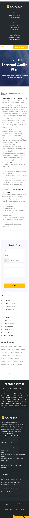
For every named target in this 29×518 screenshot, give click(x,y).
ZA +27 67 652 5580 (14, 29)
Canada (11, 352)
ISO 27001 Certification (9, 318)
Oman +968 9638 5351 (14, 19)
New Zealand (11, 355)
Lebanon (3, 364)
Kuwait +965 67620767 (14, 17)
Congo (14, 370)
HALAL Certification (8, 332)
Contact (14, 515)
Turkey (7, 367)
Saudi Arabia (20, 392)
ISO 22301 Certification (9, 315)
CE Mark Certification (9, 323)
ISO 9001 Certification (9, 300)
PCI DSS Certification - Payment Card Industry (12, 462)
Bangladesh (10, 358)
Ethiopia (9, 370)
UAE (2, 352)
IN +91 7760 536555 (14, 27)
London (17, 352)
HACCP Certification (9, 321)
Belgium (20, 370)
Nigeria (16, 361)
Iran (17, 367)
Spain (2, 367)
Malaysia (10, 361)
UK (21, 352)
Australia (3, 355)
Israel (12, 367)
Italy (14, 373)
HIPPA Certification (8, 335)
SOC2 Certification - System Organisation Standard (14, 464)
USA (6, 352)
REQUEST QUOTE (20, 47)
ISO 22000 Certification (10, 309)
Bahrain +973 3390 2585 (14, 15)
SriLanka (3, 358)
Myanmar (17, 358)
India (2, 346)
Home (6, 509)
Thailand (23, 349)
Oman (20, 346)
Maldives (18, 403)
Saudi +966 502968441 (14, 37)
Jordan (13, 364)
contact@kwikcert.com (8, 491)
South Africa (20, 390)
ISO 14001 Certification (9, 303)
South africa (15, 349)
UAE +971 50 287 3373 (15, 25)
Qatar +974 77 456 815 (14, 35)
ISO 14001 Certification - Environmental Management (14, 449)
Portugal (9, 373)
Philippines (19, 364)
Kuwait (8, 349)
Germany (3, 361)
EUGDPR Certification (9, 329)
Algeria (21, 367)
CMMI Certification (8, 326)
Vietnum (8, 403)
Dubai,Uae (11, 392)
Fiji (13, 403)
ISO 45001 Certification (10, 306)
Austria (3, 373)
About (11, 509)
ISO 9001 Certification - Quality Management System (14, 447)
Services (22, 509)
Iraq (8, 364)
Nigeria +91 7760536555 (14, 39)
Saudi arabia (9, 346)
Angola (3, 370)
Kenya (21, 361)
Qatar (15, 346)
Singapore (18, 355)
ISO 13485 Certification (9, 312)
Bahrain (3, 349)
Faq (17, 509)
